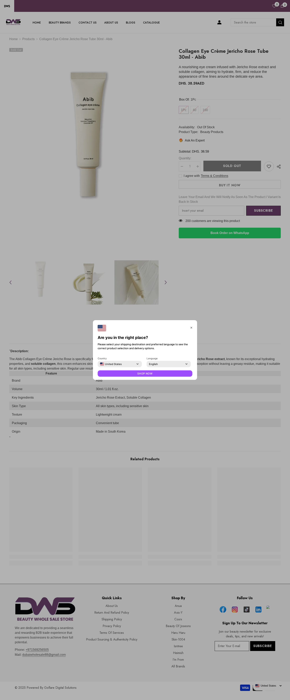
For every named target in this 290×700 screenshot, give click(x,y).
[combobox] (111, 364)
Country (102, 358)
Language (152, 358)
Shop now (144, 373)
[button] (191, 327)
